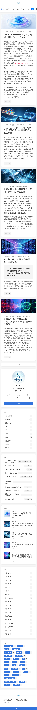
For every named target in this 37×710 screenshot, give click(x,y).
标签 (17, 9)
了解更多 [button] (6, 703)
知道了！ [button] (18, 708)
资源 (22, 9)
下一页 (18, 365)
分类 (12, 9)
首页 (2, 9)
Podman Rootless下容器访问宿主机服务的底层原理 (18, 35)
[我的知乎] (32, 9)
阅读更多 (7, 101)
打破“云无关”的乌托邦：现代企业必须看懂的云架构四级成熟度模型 (18, 130)
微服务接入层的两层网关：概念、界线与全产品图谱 (18, 190)
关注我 (18, 403)
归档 (7, 9)
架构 (13, 125)
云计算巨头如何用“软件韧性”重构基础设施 (17, 260)
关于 (27, 9)
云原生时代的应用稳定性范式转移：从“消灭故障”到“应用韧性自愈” (18, 321)
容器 (13, 32)
